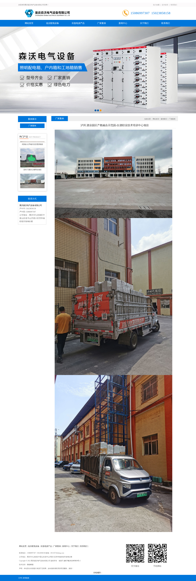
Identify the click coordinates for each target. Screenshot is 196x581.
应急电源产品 (78, 23)
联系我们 (174, 5)
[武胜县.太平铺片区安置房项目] (32, 149)
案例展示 (164, 119)
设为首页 (165, 5)
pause (98, 70)
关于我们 (144, 23)
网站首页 (29, 23)
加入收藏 (156, 5)
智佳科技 (30, 565)
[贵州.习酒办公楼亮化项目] (32, 174)
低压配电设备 (52, 23)
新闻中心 (123, 23)
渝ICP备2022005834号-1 (72, 561)
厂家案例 (101, 23)
